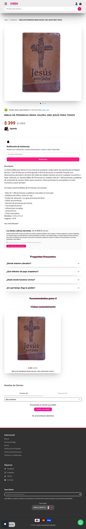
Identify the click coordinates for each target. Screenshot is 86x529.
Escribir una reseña (43, 409)
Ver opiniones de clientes (16, 246)
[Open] (5, 523)
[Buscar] (79, 9)
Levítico (38, 525)
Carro (80, 4)
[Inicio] (14, 3)
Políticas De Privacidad (12, 449)
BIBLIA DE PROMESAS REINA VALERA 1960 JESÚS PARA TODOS (32, 341)
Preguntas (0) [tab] (62, 393)
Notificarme (43, 159)
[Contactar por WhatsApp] (80, 522)
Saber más (45, 110)
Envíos (6, 445)
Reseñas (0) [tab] (24, 393)
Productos (13, 20)
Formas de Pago (10, 442)
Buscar (6, 439)
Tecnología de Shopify (48, 525)
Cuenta (76, 4)
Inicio (6, 20)
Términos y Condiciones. (13, 455)
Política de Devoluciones (13, 452)
